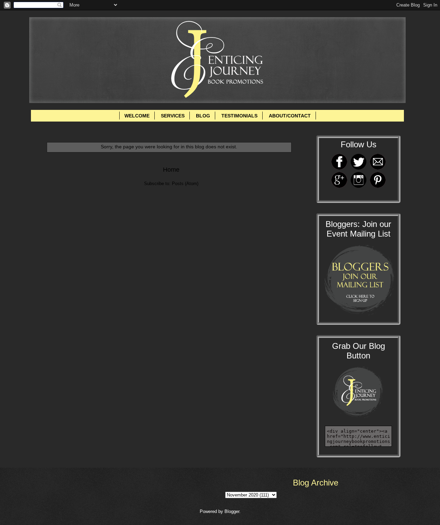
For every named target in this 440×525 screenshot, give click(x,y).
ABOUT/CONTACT (290, 115)
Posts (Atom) (185, 183)
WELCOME (137, 115)
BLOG (203, 115)
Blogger (231, 511)
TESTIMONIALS (239, 115)
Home (171, 169)
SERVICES (173, 115)
